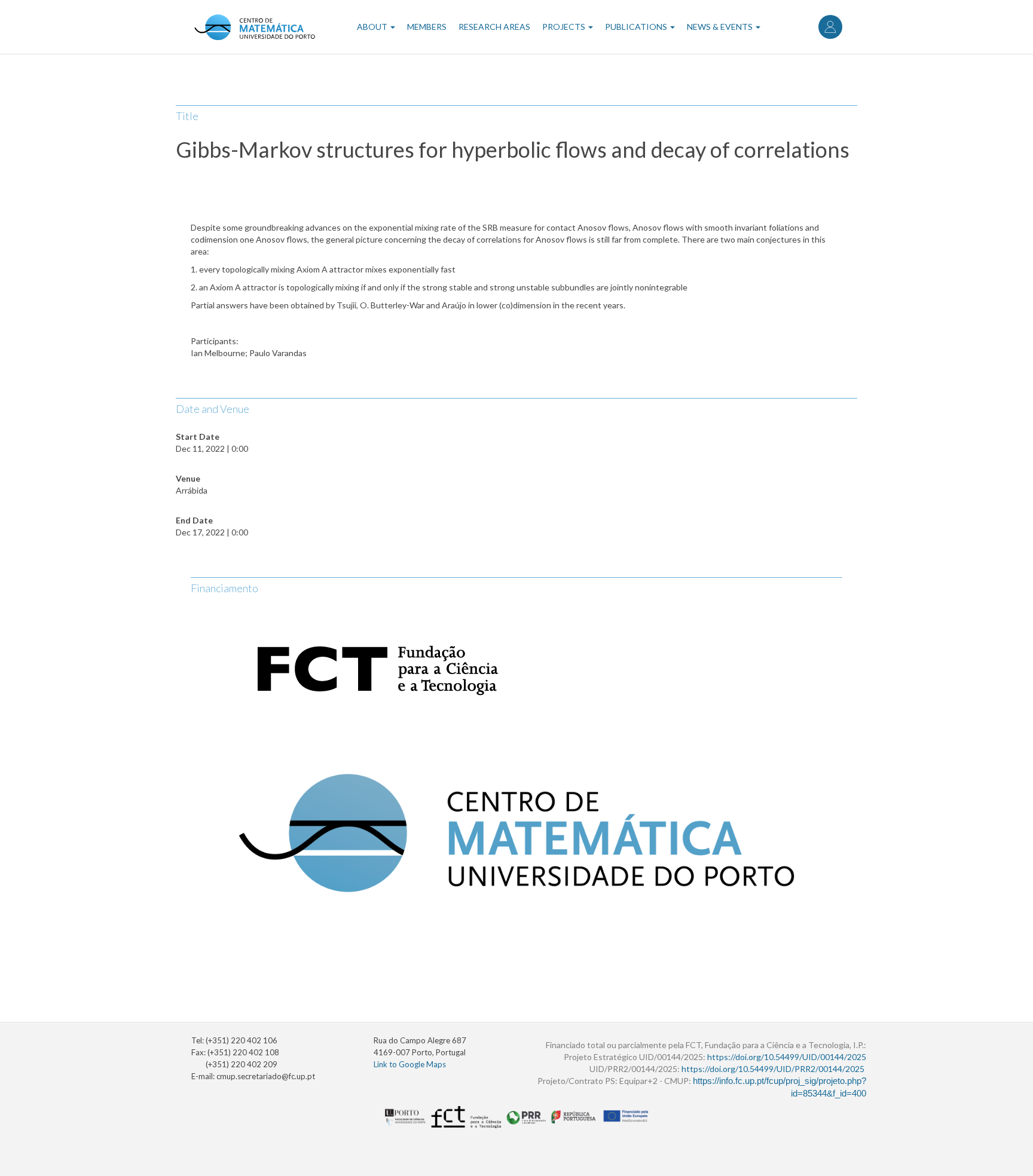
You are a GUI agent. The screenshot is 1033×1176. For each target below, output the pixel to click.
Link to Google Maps (410, 1064)
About (373, 27)
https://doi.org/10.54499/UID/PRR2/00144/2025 (772, 1069)
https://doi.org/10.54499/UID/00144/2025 (786, 1057)
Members (427, 27)
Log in (830, 27)
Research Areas (494, 27)
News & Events (720, 27)
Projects (564, 27)
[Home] (254, 27)
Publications (637, 27)
